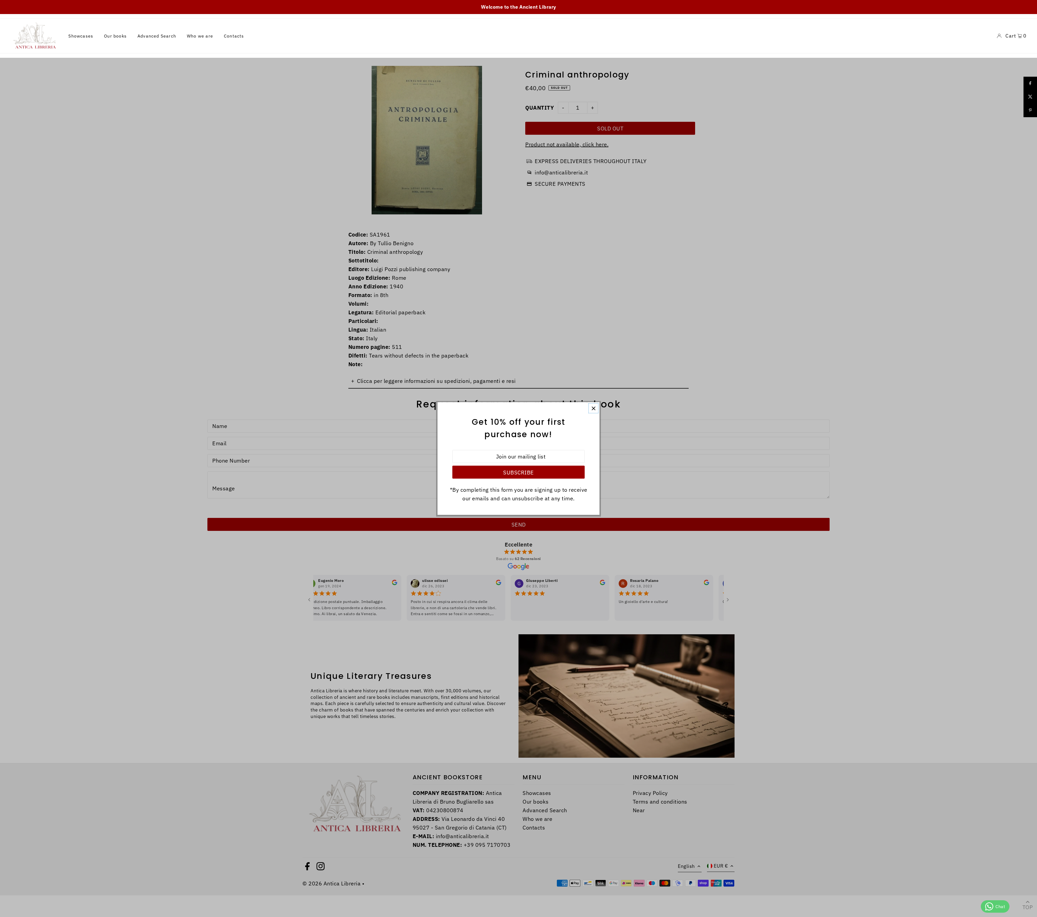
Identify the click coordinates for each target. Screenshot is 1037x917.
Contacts (234, 36)
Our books (115, 36)
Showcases (80, 36)
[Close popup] (593, 408)
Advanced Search (156, 36)
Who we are (200, 36)
